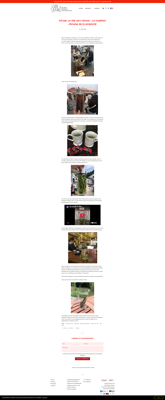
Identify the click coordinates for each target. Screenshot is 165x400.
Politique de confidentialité (74, 383)
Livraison (53, 385)
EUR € (111, 380)
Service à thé (94, 323)
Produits (53, 381)
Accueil (81, 8)
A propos (97, 8)
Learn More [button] (44, 397)
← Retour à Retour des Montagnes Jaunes (82, 367)
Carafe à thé (69, 323)
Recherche (53, 383)
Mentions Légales (71, 389)
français (104, 380)
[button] (112, 8)
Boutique (88, 8)
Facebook (87, 379)
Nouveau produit (85, 323)
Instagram (88, 381)
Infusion (76, 323)
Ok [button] (158, 397)
